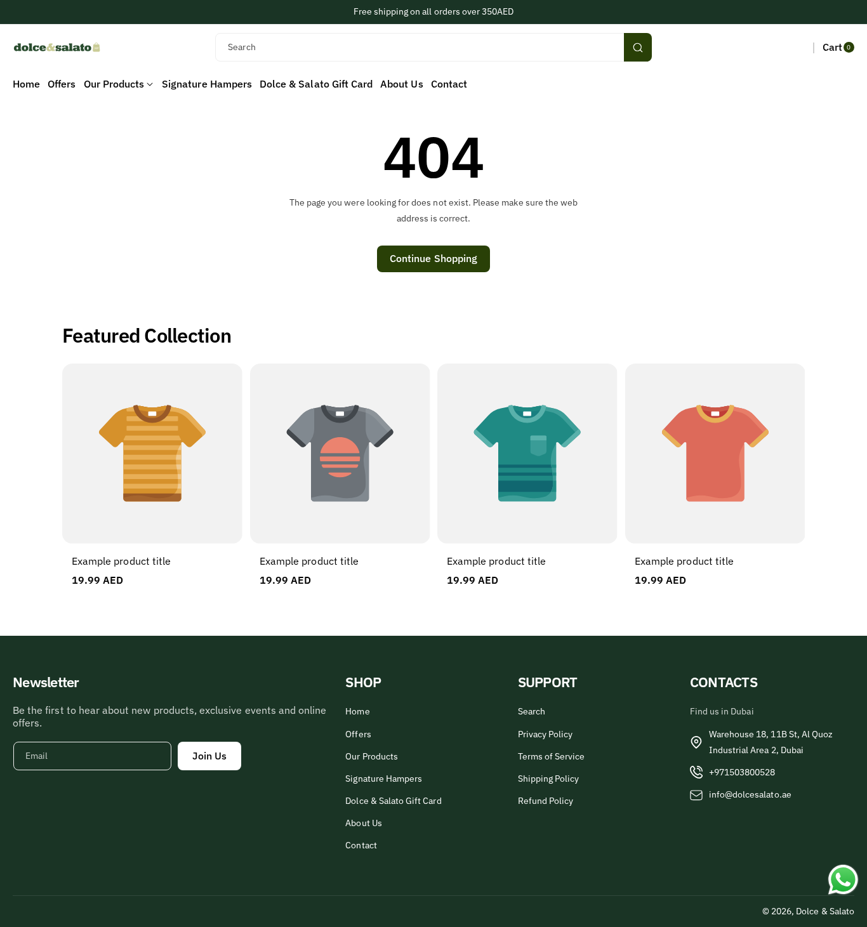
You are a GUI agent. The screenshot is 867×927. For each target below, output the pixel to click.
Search (531, 711)
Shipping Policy (548, 778)
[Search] (638, 47)
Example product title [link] (121, 561)
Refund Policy (546, 800)
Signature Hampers (383, 778)
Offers (358, 734)
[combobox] (433, 47)
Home (357, 711)
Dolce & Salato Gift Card (393, 800)
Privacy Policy (545, 734)
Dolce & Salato (825, 911)
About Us (363, 823)
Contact (360, 845)
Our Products (371, 756)
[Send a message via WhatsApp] (843, 879)
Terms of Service (551, 756)
